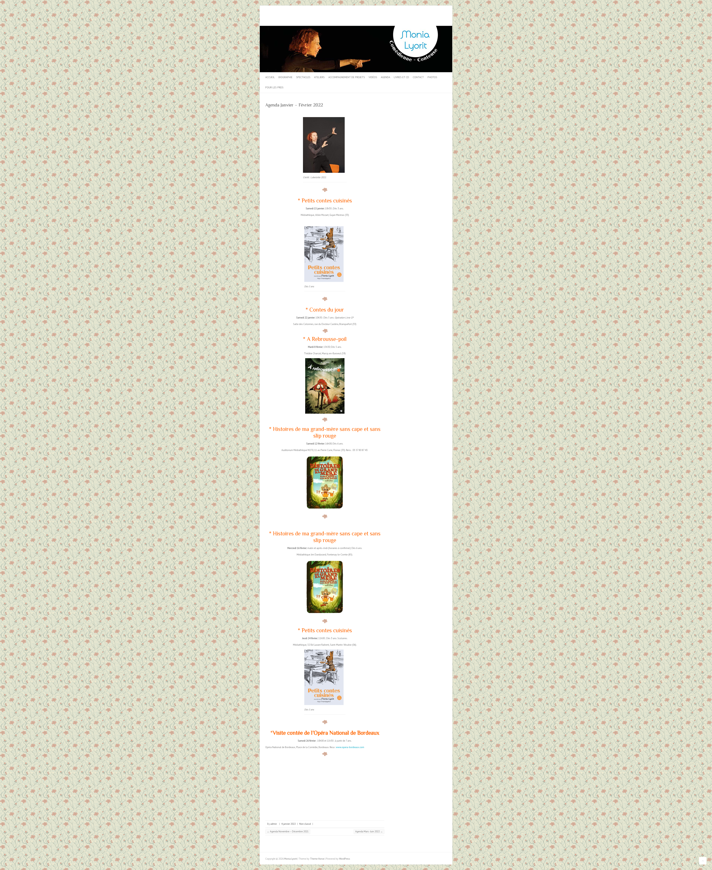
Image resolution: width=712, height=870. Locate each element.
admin (273, 823)
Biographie (285, 77)
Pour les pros (274, 87)
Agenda (385, 77)
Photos (432, 77)
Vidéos (373, 77)
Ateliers (319, 77)
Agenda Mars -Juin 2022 (369, 831)
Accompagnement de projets (346, 77)
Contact (418, 77)
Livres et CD (401, 77)
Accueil (270, 77)
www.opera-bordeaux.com (350, 747)
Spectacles (303, 77)
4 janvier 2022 (288, 823)
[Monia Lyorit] (356, 27)
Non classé (305, 823)
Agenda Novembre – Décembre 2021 (288, 831)
